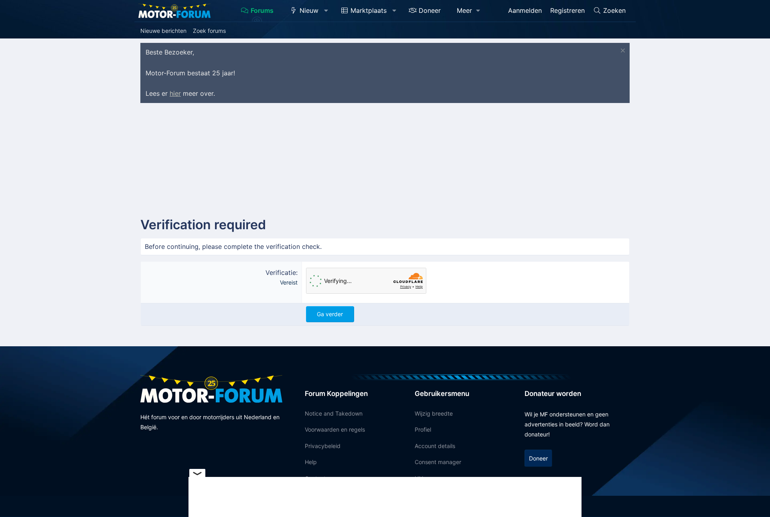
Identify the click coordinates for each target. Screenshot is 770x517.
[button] (326, 11)
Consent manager (438, 461)
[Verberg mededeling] (621, 51)
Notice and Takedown (334, 413)
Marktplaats (369, 10)
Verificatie (280, 273)
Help (311, 461)
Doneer (430, 10)
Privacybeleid (322, 445)
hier (175, 93)
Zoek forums (209, 30)
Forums (262, 10)
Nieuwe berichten (163, 30)
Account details (435, 445)
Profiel (423, 429)
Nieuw (309, 10)
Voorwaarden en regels (335, 429)
